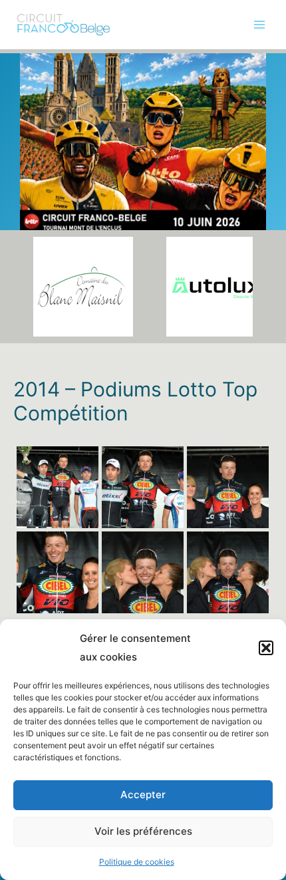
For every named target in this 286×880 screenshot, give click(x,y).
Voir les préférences (143, 831)
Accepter (143, 794)
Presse (28, 204)
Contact (30, 232)
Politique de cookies (136, 862)
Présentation (40, 68)
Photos (28, 122)
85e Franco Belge (50, 95)
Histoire (29, 149)
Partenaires (38, 177)
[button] (266, 648)
